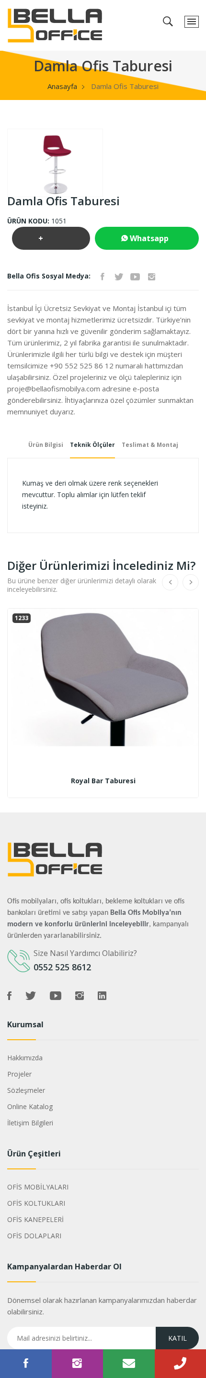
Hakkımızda (25, 1057)
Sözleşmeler (26, 1090)
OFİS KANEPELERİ (35, 1219)
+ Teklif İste (50, 241)
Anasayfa (62, 86)
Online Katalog (30, 1106)
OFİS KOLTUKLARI (36, 1203)
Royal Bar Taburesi (103, 781)
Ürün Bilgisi (45, 445)
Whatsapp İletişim (145, 241)
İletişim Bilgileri (30, 1122)
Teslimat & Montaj (150, 445)
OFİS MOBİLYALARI (38, 1186)
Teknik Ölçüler (92, 445)
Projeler (19, 1073)
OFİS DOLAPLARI (34, 1235)
